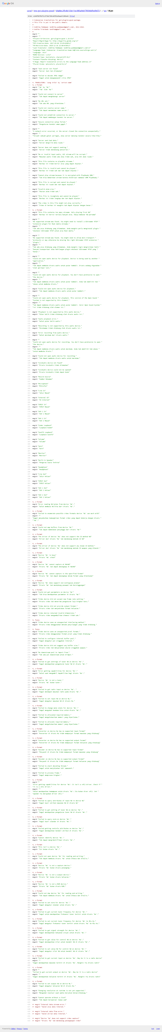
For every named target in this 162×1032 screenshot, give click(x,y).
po (105, 10)
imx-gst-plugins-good (44, 10)
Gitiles (13, 1029)
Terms (25, 1029)
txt (152, 1029)
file (72, 16)
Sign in (157, 3)
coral (29, 10)
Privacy (19, 1029)
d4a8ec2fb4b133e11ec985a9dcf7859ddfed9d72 (78, 10)
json (158, 1029)
